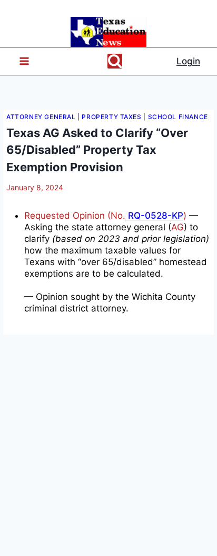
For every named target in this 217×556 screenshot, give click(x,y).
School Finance (178, 117)
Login (188, 61)
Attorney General (41, 117)
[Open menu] (19, 61)
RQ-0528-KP (154, 215)
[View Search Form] (115, 61)
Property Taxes (111, 117)
